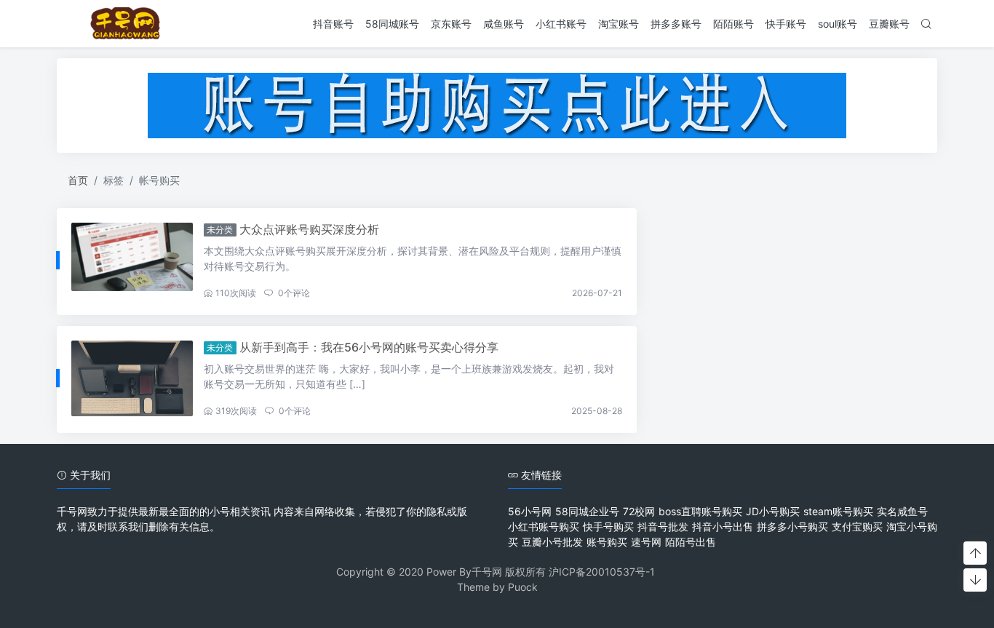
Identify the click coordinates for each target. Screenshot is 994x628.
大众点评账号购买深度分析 (309, 229)
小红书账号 (561, 23)
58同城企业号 (587, 511)
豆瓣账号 (889, 23)
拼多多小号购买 (792, 526)
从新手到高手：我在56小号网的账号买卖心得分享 (368, 347)
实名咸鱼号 (902, 511)
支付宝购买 (857, 526)
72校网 (639, 511)
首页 (78, 180)
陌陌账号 (733, 23)
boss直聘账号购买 (700, 511)
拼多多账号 (676, 23)
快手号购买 (608, 526)
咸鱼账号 (503, 23)
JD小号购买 (773, 511)
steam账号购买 (838, 511)
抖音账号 (333, 23)
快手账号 (786, 23)
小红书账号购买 (543, 526)
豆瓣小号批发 (552, 542)
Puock (523, 587)
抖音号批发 (662, 526)
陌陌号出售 (690, 542)
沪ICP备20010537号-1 (602, 571)
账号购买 (607, 542)
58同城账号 (392, 23)
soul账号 (837, 23)
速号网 (646, 542)
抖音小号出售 (722, 526)
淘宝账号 (618, 23)
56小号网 (530, 511)
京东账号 (451, 23)
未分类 (220, 229)
